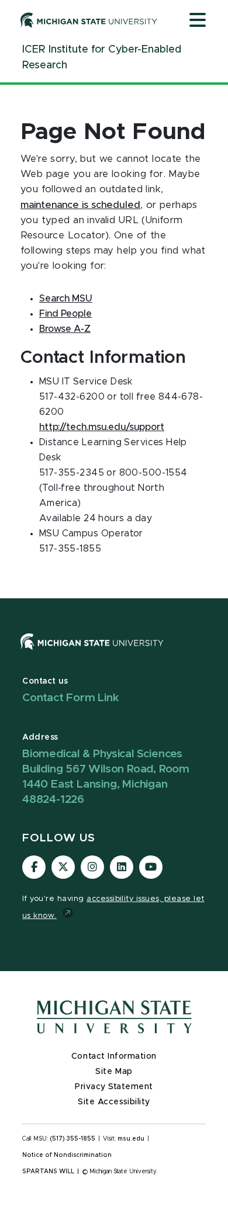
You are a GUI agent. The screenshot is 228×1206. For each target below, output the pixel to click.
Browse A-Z (65, 329)
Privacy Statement (114, 1087)
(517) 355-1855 (73, 1139)
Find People (65, 313)
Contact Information (114, 1056)
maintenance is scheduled (80, 205)
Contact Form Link (70, 698)
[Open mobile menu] (197, 21)
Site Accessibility (114, 1102)
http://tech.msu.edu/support (101, 427)
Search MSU (65, 298)
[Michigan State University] (88, 20)
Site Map (113, 1072)
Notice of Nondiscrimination (67, 1155)
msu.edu (131, 1139)
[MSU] (92, 652)
